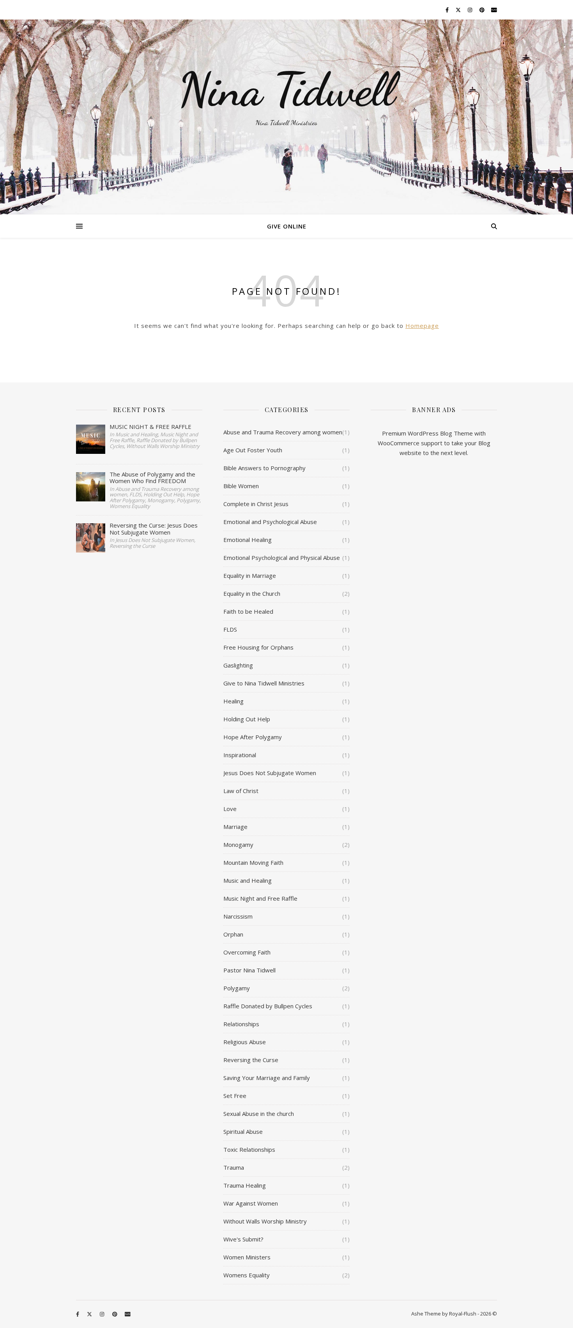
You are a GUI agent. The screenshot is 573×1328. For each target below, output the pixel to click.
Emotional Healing (247, 540)
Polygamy (236, 988)
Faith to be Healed (248, 611)
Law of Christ (240, 791)
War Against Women (250, 1203)
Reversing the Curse (250, 1060)
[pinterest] (482, 9)
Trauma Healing (244, 1185)
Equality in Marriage (249, 575)
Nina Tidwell (286, 89)
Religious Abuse (244, 1042)
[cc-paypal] (494, 9)
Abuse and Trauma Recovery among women (282, 432)
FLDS (230, 629)
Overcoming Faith (247, 952)
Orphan (233, 934)
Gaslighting (238, 665)
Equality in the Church (251, 593)
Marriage (235, 826)
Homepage (422, 325)
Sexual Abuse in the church (258, 1113)
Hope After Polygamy (252, 737)
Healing (233, 701)
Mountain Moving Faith (253, 862)
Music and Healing (247, 880)
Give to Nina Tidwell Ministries (263, 683)
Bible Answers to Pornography (264, 468)
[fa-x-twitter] (459, 9)
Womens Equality (246, 1275)
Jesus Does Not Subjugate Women (269, 773)
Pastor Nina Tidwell (249, 970)
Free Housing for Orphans (258, 647)
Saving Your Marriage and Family (266, 1078)
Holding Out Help (246, 719)
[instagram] (470, 9)
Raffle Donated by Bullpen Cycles (267, 1006)
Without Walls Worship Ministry (265, 1221)
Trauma (233, 1167)
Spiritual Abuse (243, 1131)
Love (230, 809)
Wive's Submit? (243, 1239)
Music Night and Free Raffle (260, 898)
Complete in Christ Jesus (255, 504)
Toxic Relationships (249, 1149)
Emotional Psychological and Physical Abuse (281, 557)
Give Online (286, 226)
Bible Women (241, 486)
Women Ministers (247, 1257)
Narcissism (238, 916)
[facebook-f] (448, 9)
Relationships (241, 1024)
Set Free (234, 1096)
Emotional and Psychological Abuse (270, 522)
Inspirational (239, 755)
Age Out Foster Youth (252, 450)
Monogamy (238, 844)
